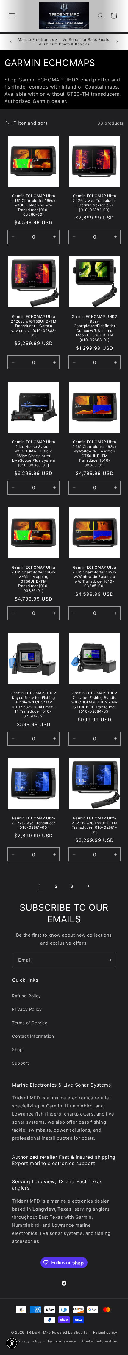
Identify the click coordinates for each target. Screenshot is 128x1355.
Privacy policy (29, 1341)
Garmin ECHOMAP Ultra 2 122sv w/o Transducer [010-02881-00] (33, 823)
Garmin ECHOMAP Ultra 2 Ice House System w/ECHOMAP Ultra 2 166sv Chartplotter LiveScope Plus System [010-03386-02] (33, 453)
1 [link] (40, 886)
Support (20, 1062)
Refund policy (105, 1332)
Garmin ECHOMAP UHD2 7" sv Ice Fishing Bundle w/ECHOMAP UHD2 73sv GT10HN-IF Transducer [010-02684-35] (94, 702)
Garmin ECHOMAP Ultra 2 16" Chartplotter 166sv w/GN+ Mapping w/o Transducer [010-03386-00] (33, 205)
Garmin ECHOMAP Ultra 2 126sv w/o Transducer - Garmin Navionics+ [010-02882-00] (94, 203)
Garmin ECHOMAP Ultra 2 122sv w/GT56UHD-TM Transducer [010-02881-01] (95, 825)
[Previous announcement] (11, 41)
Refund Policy (26, 995)
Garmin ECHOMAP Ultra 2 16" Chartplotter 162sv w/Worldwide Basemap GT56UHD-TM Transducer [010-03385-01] (94, 453)
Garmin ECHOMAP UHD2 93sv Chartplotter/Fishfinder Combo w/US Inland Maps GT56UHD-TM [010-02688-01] (94, 328)
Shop (17, 1049)
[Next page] (88, 885)
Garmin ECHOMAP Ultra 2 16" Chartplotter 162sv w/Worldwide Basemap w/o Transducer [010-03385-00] (94, 576)
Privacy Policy (27, 1009)
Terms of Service (30, 1022)
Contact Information (33, 1036)
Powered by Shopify (70, 1332)
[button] (11, 15)
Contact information (99, 1341)
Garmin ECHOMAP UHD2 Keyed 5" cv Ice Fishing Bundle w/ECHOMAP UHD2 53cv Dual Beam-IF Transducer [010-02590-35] (33, 704)
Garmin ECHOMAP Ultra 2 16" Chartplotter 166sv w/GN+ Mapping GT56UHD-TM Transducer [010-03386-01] (33, 579)
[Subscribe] (109, 960)
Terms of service (61, 1341)
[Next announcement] (117, 41)
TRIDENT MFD (38, 1332)
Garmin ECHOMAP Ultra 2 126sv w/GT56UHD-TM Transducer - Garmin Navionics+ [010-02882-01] (33, 325)
